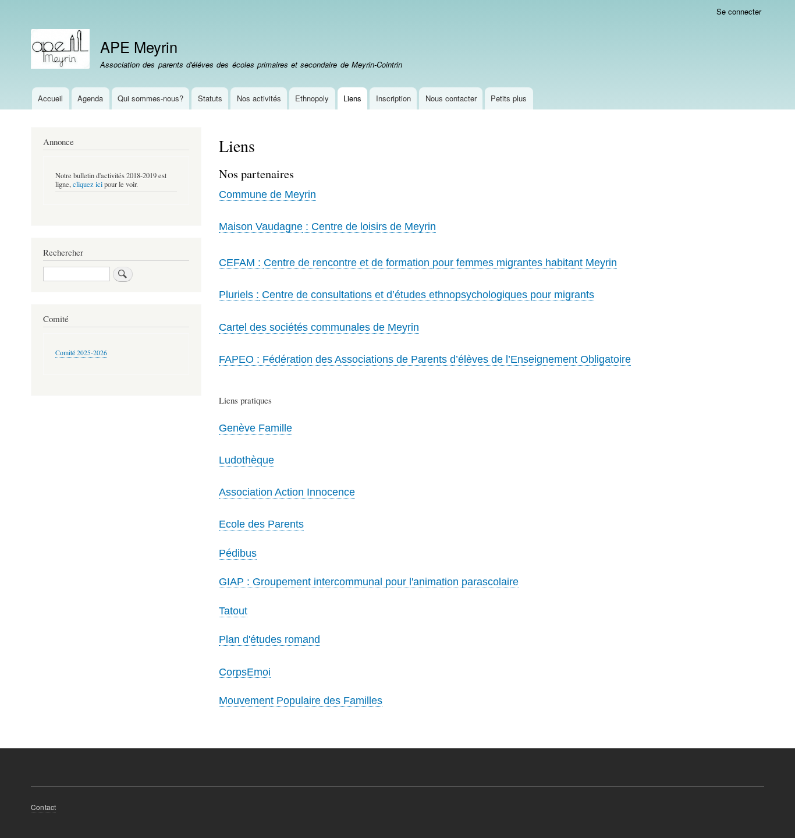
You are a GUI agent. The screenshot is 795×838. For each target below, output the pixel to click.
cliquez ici (87, 184)
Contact (43, 807)
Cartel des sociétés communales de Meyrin (319, 327)
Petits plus (509, 98)
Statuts (210, 98)
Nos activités (259, 98)
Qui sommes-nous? (150, 98)
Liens (352, 98)
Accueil (50, 98)
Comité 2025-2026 (81, 352)
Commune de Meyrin (267, 194)
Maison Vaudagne (261, 226)
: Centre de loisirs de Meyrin (369, 226)
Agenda (90, 98)
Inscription (393, 98)
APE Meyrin (139, 46)
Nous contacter (451, 98)
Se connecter (738, 11)
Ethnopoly (312, 98)
